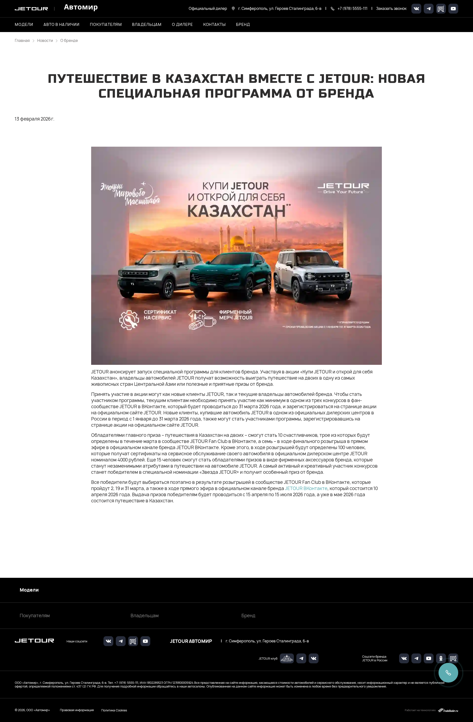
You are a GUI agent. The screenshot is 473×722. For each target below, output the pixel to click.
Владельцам (145, 616)
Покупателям (35, 616)
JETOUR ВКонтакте (306, 488)
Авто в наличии (62, 24)
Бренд (248, 616)
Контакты (214, 24)
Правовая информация (77, 710)
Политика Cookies (114, 710)
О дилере (182, 24)
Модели (29, 590)
